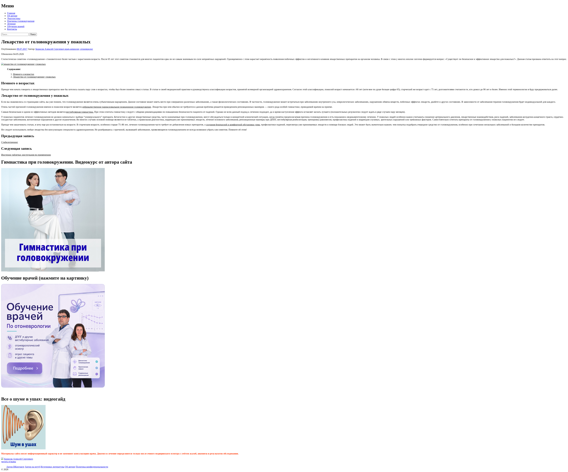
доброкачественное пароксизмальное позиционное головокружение (116, 107)
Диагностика (13, 18)
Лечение (11, 23)
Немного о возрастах (23, 74)
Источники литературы (52, 466)
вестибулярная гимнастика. (80, 112)
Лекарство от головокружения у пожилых (34, 77)
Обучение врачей (15, 26)
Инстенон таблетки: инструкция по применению (26, 155)
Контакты (12, 29)
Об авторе (12, 15)
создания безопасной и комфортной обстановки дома (233, 124)
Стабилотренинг (9, 142)
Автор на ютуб (32, 466)
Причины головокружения (20, 21)
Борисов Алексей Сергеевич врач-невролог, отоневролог (64, 49)
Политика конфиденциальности (92, 466)
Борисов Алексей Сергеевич (18, 459)
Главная (11, 13)
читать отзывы (8, 461)
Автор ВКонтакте (15, 466)
